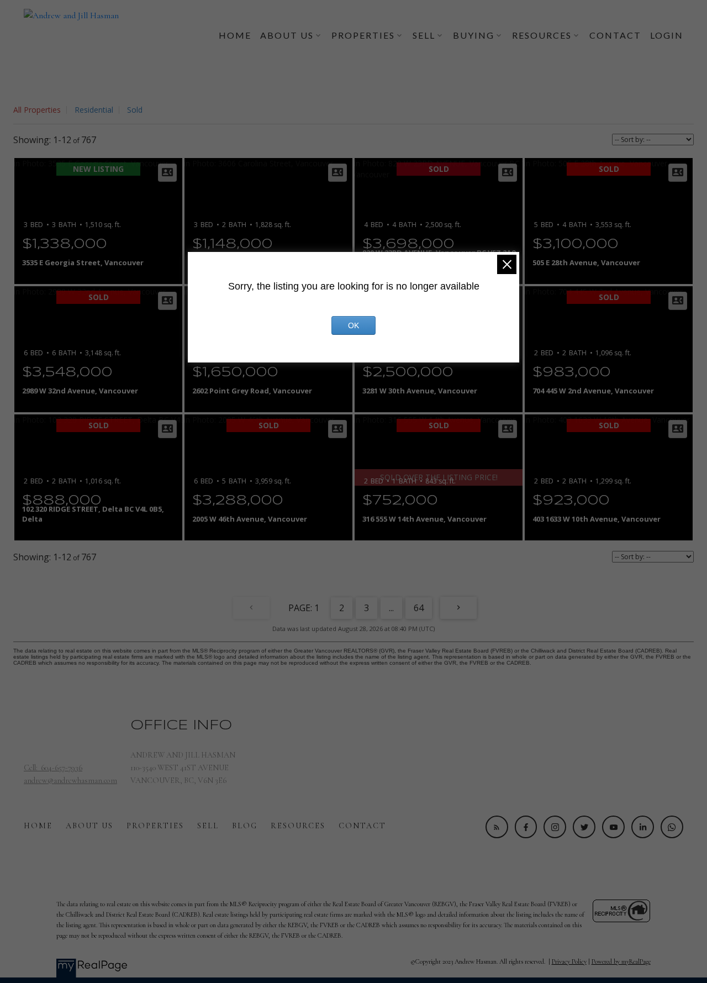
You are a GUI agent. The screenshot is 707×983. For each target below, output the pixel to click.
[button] (497, 827)
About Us (89, 825)
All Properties (37, 109)
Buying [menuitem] (473, 35)
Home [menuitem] (235, 35)
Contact (362, 825)
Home (38, 825)
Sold (135, 109)
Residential (94, 109)
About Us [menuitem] (287, 35)
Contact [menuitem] (615, 35)
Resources (298, 825)
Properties (155, 825)
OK (353, 325)
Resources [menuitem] (542, 35)
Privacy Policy (569, 961)
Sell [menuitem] (424, 35)
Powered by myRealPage (621, 961)
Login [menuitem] (666, 35)
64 (419, 608)
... (391, 608)
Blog (244, 825)
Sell (208, 825)
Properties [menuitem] (363, 35)
